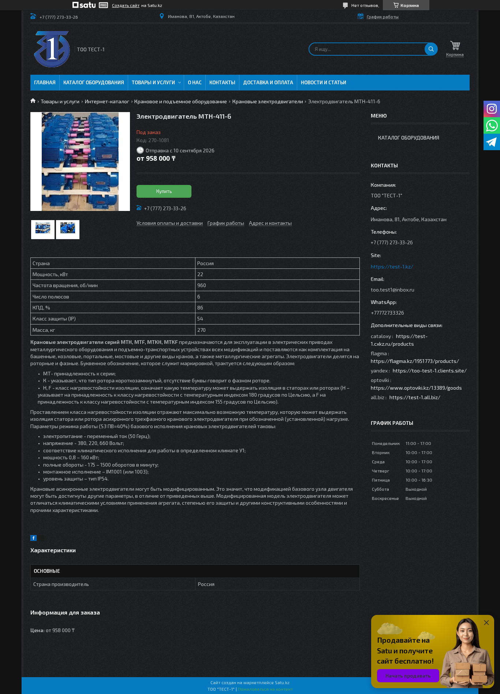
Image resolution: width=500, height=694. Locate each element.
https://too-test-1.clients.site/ (430, 370)
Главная (45, 82)
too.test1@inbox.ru (392, 289)
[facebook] (33, 539)
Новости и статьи (323, 82)
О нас (195, 82)
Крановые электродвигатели (267, 101)
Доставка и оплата (268, 82)
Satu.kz (282, 682)
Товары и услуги (153, 82)
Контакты (222, 82)
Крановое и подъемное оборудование (180, 101)
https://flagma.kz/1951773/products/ (415, 361)
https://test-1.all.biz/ (414, 397)
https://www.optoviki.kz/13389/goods (416, 388)
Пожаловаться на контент (265, 688)
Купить (164, 191)
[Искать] (431, 49)
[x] (41, 539)
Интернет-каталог (107, 101)
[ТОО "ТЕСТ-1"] (52, 49)
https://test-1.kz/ (392, 266)
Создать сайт (125, 5)
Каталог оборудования (93, 82)
